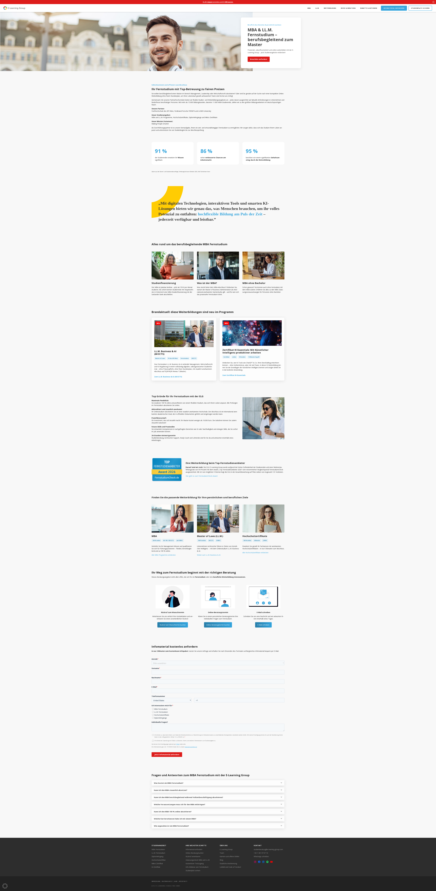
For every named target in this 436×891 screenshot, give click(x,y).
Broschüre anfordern (258, 59)
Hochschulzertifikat (159, 860)
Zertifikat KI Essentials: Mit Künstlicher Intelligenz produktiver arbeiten (245, 351)
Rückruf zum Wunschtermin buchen (173, 625)
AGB (175, 881)
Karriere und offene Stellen (229, 856)
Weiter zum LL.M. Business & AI (208, 555)
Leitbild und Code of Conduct (230, 867)
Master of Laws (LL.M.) (210, 536)
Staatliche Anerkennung (228, 863)
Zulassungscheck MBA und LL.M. (198, 860)
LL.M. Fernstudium (158, 853)
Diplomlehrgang (157, 856)
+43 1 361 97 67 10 (261, 853)
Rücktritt (183, 881)
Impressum (156, 881)
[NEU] (184, 346)
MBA (309, 8)
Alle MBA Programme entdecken (164, 555)
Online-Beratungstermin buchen (218, 625)
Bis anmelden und (218, 2)
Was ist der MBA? (207, 283)
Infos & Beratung (348, 8)
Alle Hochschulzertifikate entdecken (255, 552)
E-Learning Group (226, 849)
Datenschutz (167, 881)
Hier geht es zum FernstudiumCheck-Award (201, 476)
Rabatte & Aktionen (368, 8)
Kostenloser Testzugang (195, 863)
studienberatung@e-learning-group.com (268, 849)
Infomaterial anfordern (393, 8)
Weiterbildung (330, 8)
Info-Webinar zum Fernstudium (197, 867)
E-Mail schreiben (263, 625)
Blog (221, 860)
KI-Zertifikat (156, 867)
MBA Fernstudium (158, 849)
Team (222, 853)
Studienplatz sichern (420, 8)
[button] (5, 886)
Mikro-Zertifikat (157, 863)
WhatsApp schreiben (261, 856)
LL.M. (317, 8)
